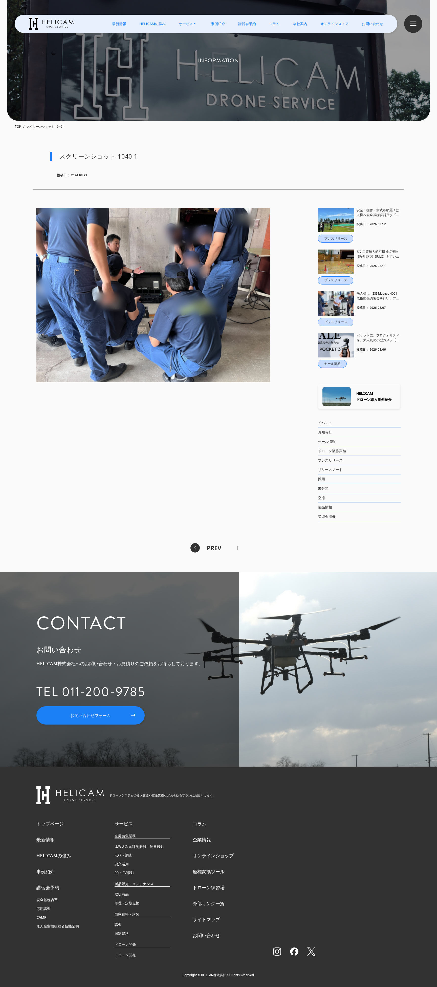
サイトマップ (206, 919)
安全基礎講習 (47, 899)
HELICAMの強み (152, 23)
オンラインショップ (213, 855)
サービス (186, 23)
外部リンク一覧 (209, 903)
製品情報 (325, 507)
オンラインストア (334, 23)
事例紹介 (218, 23)
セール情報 (327, 441)
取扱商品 (122, 894)
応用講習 (43, 908)
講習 (118, 924)
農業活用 (122, 864)
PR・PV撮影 (124, 872)
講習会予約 (247, 23)
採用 (321, 479)
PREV (214, 548)
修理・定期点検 (127, 903)
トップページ (50, 824)
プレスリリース (330, 460)
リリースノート (330, 469)
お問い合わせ (372, 23)
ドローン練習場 (209, 887)
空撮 (321, 497)
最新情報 (119, 23)
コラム (274, 23)
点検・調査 (123, 855)
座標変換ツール (209, 871)
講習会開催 (327, 516)
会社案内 (300, 23)
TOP (18, 126)
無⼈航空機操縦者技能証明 (57, 926)
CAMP (41, 917)
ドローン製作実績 (332, 450)
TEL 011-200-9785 (90, 692)
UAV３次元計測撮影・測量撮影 (139, 846)
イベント (325, 422)
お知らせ (325, 432)
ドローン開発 (125, 955)
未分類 (323, 488)
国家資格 (122, 933)
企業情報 (202, 840)
